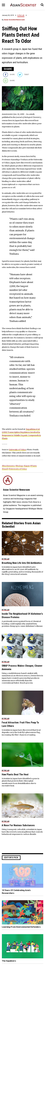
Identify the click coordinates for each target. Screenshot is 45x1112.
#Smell (5, 469)
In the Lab (20, 15)
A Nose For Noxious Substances (18, 825)
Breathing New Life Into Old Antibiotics (22, 562)
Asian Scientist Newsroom (14, 20)
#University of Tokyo (17, 469)
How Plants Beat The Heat (15, 774)
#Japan (27, 466)
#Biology (19, 466)
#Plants (33, 466)
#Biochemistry (8, 466)
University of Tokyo (17, 450)
